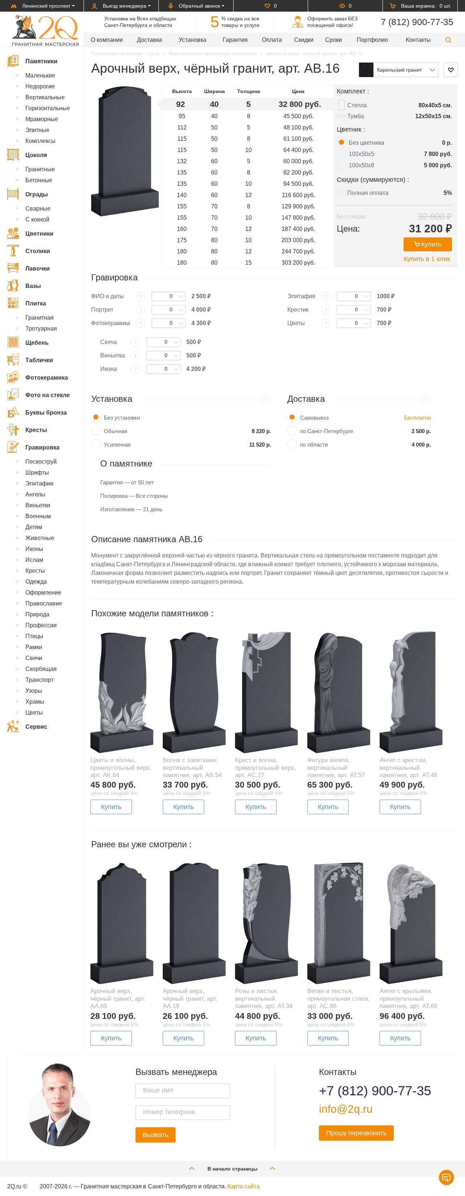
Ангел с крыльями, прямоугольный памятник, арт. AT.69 (408, 998)
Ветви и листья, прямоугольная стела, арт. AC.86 (338, 998)
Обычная (115, 431)
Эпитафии (39, 483)
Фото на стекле (47, 395)
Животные (39, 538)
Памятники (41, 61)
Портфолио (372, 40)
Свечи (33, 658)
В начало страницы (232, 1169)
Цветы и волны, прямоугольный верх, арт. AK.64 (120, 768)
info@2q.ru (346, 1109)
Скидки (304, 40)
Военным (38, 516)
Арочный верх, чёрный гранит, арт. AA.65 (117, 998)
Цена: (348, 228)
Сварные (37, 208)
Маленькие (40, 75)
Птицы (34, 636)
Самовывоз (314, 418)
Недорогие (40, 86)
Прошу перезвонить (356, 1133)
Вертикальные (45, 97)
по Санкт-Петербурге (326, 431)
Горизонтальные (47, 108)
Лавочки (37, 268)
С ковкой (37, 219)
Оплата (272, 40)
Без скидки (351, 216)
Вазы (33, 286)
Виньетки (37, 505)
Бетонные (38, 180)
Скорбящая (41, 669)
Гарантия (235, 40)
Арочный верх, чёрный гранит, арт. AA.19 (190, 998)
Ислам (34, 560)
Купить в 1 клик (427, 259)
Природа (37, 614)
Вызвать (155, 1135)
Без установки (122, 418)
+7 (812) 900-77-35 (366, 1091)
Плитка (35, 303)
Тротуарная (41, 328)
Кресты (36, 430)
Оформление (43, 592)
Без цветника (366, 143)
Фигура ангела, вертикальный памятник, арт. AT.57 (336, 768)
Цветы (34, 712)
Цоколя (36, 155)
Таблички (39, 360)
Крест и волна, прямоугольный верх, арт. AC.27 (265, 768)
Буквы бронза (46, 412)
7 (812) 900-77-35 (417, 22)
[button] (448, 40)
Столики (37, 251)
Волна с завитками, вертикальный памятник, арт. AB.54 (192, 768)
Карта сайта (243, 1186)
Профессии (41, 625)
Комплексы (40, 141)
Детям (33, 527)
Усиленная (117, 444)
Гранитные (40, 169)
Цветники (39, 234)
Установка (192, 40)
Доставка (149, 40)
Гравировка (42, 447)
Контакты (418, 40)
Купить (431, 244)
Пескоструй (41, 462)
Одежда (36, 582)
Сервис (36, 727)
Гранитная (39, 318)
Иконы (34, 549)
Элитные (37, 130)
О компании (107, 40)
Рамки (33, 647)
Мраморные (41, 119)
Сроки (333, 40)
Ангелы (35, 494)
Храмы (34, 702)
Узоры (33, 691)
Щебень (37, 343)
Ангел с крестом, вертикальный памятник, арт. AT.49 (408, 768)
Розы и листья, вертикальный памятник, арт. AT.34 (263, 998)
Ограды (36, 194)
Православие (43, 603)
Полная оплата (367, 193)
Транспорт (39, 680)
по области (314, 444)
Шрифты (37, 472)
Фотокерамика (46, 378)
